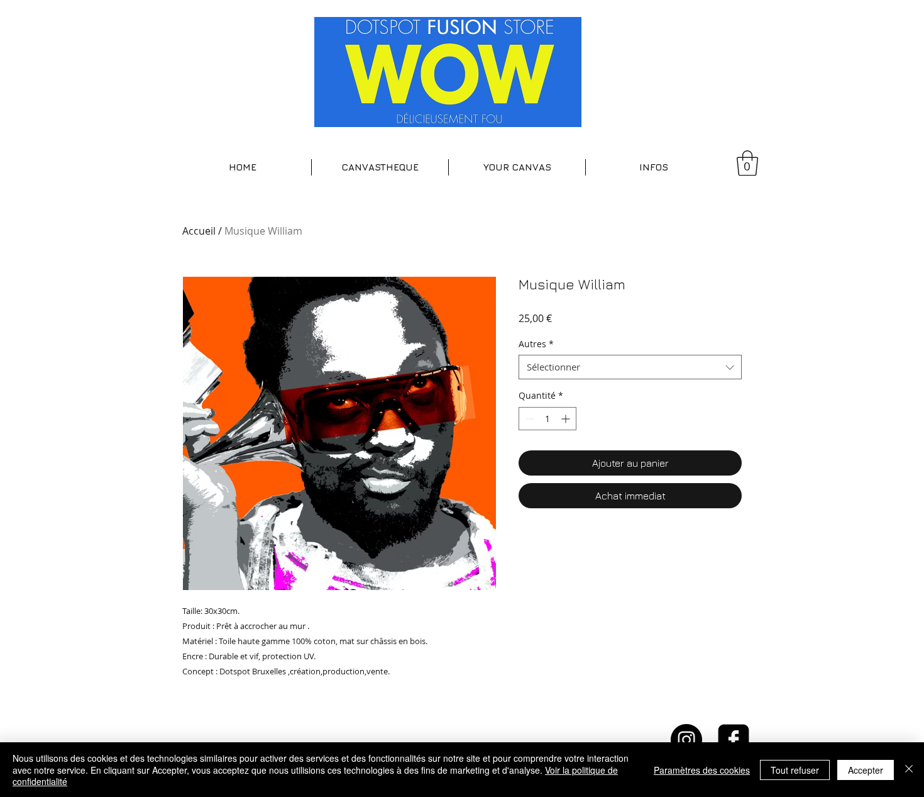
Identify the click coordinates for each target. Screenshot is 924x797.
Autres (536, 344)
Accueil (199, 231)
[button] (380, 167)
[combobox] (630, 367)
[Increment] (567, 419)
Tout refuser (795, 770)
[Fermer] (908, 769)
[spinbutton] (547, 419)
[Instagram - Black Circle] (686, 739)
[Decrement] (528, 419)
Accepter (865, 770)
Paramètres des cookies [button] (702, 770)
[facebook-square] (733, 739)
